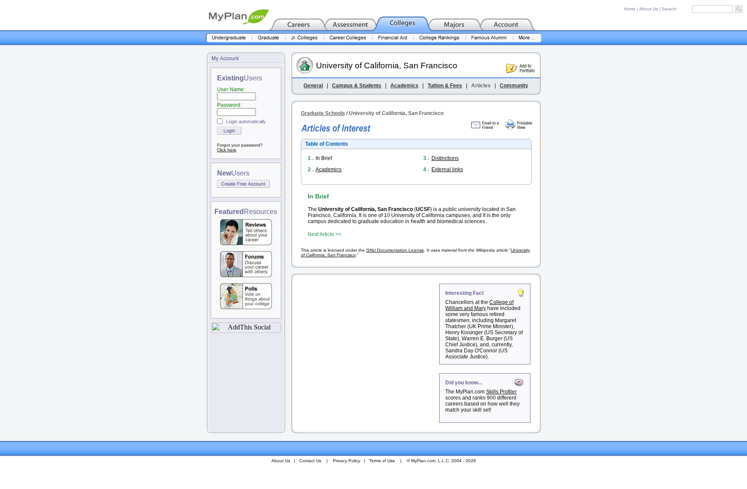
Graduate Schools (323, 113)
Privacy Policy (346, 460)
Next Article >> (325, 234)
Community (514, 86)
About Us (648, 8)
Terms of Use (382, 460)
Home (629, 8)
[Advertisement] (366, 338)
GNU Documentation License (395, 250)
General (313, 86)
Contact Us (310, 460)
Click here (226, 149)
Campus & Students (356, 86)
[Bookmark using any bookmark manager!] (246, 330)
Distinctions (445, 158)
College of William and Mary (479, 305)
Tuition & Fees (445, 86)
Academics (404, 86)
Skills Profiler (501, 392)
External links (447, 169)
